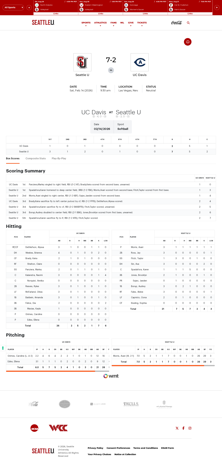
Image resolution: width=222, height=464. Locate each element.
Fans (114, 22)
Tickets (142, 22)
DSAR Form (167, 448)
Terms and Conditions (145, 448)
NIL (122, 22)
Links (55, 13)
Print (187, 42)
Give (131, 22)
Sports (86, 22)
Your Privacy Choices (99, 454)
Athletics (100, 22)
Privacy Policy (95, 448)
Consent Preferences (118, 448)
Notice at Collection (125, 454)
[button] (29, 7)
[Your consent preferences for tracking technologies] (3, 348)
